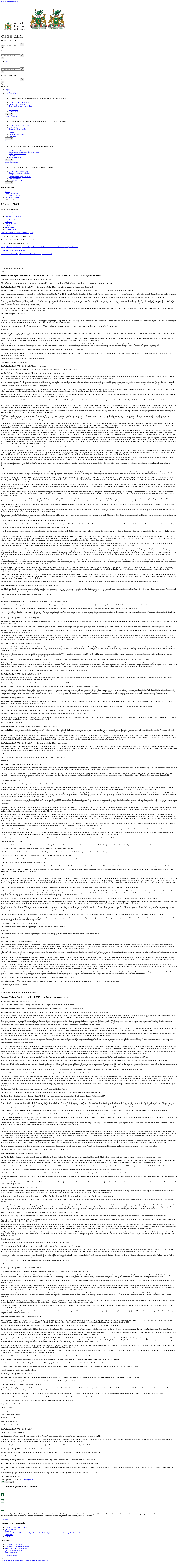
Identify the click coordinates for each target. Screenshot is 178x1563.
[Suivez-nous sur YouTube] (2, 1510)
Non (31, 1480)
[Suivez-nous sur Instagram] (2, 1492)
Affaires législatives (11, 194)
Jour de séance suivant (13, 216)
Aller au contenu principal (9, 2)
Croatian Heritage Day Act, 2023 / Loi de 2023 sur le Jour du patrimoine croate (26, 254)
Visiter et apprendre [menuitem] (11, 162)
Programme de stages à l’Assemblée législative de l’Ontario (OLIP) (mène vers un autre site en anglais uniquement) (42, 1533)
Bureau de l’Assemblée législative (16, 1527)
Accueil (7, 192)
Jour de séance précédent (13, 213)
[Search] (2, 47)
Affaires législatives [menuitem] (11, 116)
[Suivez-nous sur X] (2, 1498)
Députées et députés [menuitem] (11, 93)
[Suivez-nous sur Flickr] (2, 1506)
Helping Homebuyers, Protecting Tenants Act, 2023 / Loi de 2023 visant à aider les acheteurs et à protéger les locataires (39, 247)
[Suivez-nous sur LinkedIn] (2, 1502)
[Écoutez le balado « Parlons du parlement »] (2, 1505)
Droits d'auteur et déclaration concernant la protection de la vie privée (25, 1560)
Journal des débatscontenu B (11, 224)
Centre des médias (11, 1552)
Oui (26, 1480)
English (7, 61)
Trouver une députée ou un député (16, 1548)
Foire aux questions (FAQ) (13, 1550)
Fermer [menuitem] (8, 114)
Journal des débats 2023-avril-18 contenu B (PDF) (17, 233)
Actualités (8, 1536)
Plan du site (4, 1519)
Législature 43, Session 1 (13, 197)
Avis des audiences (11, 1556)
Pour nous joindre (10, 1529)
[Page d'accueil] (33, 33)
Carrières (8, 1531)
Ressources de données (12, 1554)
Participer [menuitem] (8, 141)
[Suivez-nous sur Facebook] (2, 1496)
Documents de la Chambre (13, 195)
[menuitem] (19, 102)
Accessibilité (9, 1535)
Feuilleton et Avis (10, 229)
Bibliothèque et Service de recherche (17, 1546)
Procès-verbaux (10, 227)
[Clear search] (22, 44)
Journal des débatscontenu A (11, 221)
